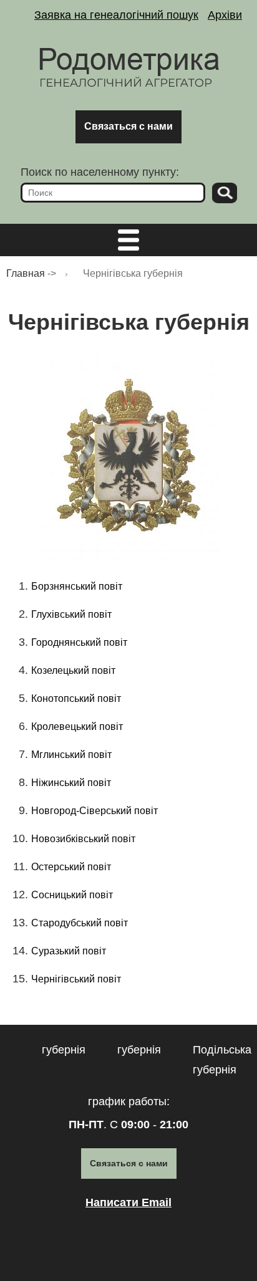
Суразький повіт (68, 951)
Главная (25, 273)
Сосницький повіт (72, 895)
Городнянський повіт (79, 642)
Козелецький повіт (73, 670)
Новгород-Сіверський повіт (94, 810)
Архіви (225, 15)
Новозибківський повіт (83, 838)
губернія (63, 1050)
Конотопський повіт (76, 698)
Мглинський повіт (71, 754)
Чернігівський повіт (76, 979)
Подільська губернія (221, 1060)
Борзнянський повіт (76, 586)
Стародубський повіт (79, 923)
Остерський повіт (71, 866)
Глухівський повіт (71, 614)
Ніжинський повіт (71, 782)
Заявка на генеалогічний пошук (116, 15)
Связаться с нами (128, 126)
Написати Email (128, 1202)
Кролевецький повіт (77, 726)
